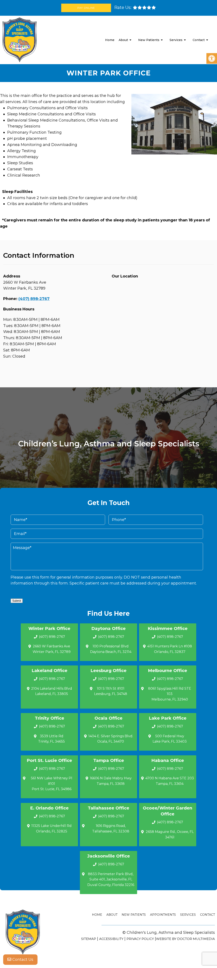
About (123, 40)
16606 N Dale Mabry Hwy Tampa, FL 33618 (111, 781)
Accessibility (111, 939)
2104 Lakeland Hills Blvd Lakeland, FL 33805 (51, 691)
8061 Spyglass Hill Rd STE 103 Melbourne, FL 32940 (169, 693)
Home (109, 40)
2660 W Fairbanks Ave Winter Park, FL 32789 (52, 649)
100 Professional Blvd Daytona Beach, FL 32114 (110, 649)
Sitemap (88, 939)
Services (176, 40)
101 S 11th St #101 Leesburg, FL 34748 (110, 691)
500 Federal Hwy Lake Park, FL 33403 (170, 739)
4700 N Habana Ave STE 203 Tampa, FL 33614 (169, 781)
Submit (16, 600)
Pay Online (86, 7)
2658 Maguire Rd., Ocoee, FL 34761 (170, 834)
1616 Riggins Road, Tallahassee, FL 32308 (110, 828)
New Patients (148, 40)
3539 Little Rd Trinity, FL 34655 (51, 739)
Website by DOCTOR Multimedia (185, 939)
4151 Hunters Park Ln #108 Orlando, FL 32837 (169, 649)
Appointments (163, 915)
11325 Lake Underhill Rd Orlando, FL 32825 (51, 828)
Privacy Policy (140, 939)
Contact (199, 40)
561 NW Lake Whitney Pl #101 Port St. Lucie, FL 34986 (51, 783)
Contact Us (22, 959)
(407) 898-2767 (34, 298)
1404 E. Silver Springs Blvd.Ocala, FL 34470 (110, 739)
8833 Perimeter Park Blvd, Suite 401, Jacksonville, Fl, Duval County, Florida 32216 (110, 879)
